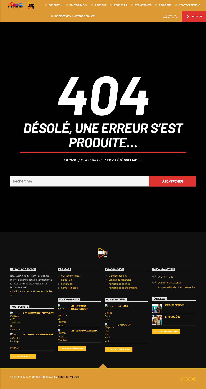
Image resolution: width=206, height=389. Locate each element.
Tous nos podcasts (24, 356)
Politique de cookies (119, 283)
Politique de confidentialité (122, 287)
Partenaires (67, 283)
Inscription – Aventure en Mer (74, 16)
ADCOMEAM (55, 5)
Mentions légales (117, 275)
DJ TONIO (123, 305)
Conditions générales (119, 279)
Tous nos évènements (72, 348)
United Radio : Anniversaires (79, 307)
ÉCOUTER (196, 16)
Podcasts (120, 5)
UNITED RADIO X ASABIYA (84, 330)
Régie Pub (165, 5)
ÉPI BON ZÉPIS (172, 316)
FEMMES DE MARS (174, 305)
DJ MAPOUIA (124, 324)
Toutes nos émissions (167, 331)
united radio (78, 5)
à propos (100, 5)
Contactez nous (190, 5)
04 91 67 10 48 (165, 276)
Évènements (143, 5)
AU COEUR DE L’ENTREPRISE (38, 334)
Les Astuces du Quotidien (38, 313)
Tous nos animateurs (119, 349)
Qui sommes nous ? (71, 275)
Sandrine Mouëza (69, 377)
